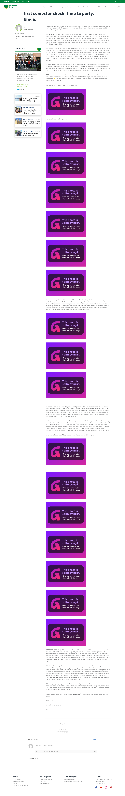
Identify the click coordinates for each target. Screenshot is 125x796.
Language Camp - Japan (28, 131)
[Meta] (96, 787)
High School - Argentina (28, 107)
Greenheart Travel (27, 95)
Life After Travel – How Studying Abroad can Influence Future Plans (30, 100)
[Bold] (36, 751)
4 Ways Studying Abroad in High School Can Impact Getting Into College (31, 112)
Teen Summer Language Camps (73, 781)
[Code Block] (54, 751)
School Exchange (45, 783)
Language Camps (66, 7)
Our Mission (17, 780)
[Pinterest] (110, 787)
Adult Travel (79, 7)
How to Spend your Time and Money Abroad (30, 134)
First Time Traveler (27, 119)
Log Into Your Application (20, 785)
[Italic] (39, 751)
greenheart (6, 1)
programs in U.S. (16, 1)
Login (115, 1)
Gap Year (43, 781)
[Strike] (44, 751)
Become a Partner (18, 781)
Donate (120, 1)
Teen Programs (45, 777)
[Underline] (41, 751)
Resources (91, 7)
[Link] (57, 751)
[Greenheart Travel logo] (10, 6)
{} (59, 751)
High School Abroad (49, 7)
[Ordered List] (47, 751)
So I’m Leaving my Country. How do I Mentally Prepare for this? (31, 123)
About (107, 7)
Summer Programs (70, 777)
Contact (97, 777)
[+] (62, 751)
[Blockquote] (52, 751)
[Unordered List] (49, 751)
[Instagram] (106, 787)
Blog (99, 7)
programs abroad (26, 1)
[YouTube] (101, 787)
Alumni (15, 783)
